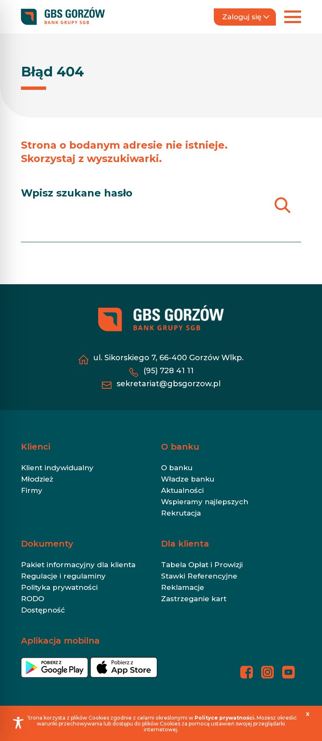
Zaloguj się (241, 17)
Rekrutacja (181, 513)
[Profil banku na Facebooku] (246, 672)
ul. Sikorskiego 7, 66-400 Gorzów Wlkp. (168, 357)
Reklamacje (182, 587)
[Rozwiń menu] (292, 16)
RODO (32, 598)
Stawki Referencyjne (199, 576)
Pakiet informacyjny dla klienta (78, 564)
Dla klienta (185, 544)
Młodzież (37, 479)
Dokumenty (47, 544)
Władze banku (187, 479)
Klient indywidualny (57, 467)
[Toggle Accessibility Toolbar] (18, 723)
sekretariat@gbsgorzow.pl (169, 383)
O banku (180, 447)
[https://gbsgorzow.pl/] (63, 16)
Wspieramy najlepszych (204, 501)
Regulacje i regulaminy (63, 576)
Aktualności (182, 490)
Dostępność (43, 610)
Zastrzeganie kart (193, 598)
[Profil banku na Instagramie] (267, 672)
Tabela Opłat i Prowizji (202, 564)
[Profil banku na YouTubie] (288, 672)
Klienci (35, 447)
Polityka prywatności (59, 587)
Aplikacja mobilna (60, 641)
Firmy (31, 490)
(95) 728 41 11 (168, 370)
